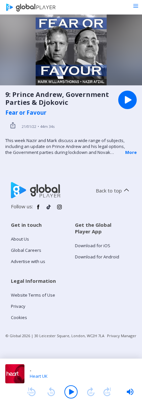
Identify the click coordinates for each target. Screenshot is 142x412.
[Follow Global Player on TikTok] (48, 209)
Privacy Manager (121, 336)
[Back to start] (31, 391)
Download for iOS (92, 246)
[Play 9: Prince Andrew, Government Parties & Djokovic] (127, 100)
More (131, 152)
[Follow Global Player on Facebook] (38, 209)
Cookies (19, 317)
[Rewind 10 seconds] (51, 391)
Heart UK (39, 376)
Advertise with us (28, 261)
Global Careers (26, 250)
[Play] (71, 391)
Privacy (18, 306)
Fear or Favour (25, 112)
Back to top (109, 190)
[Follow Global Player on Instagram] (59, 209)
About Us (20, 239)
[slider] (130, 392)
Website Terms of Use (33, 295)
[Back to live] (107, 391)
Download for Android (97, 257)
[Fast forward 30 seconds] (90, 391)
